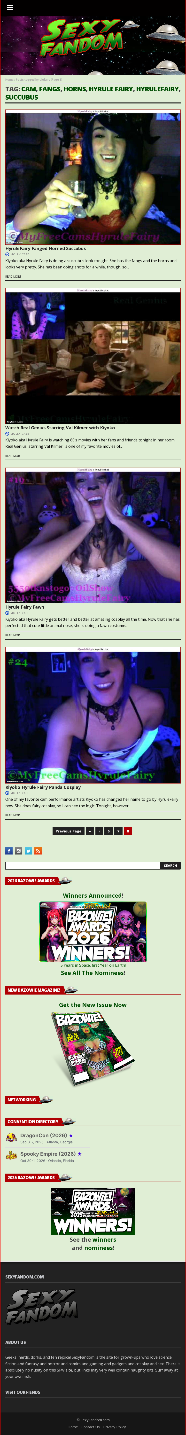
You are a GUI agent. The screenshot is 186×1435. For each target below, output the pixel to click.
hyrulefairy (157, 88)
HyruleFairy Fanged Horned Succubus (45, 248)
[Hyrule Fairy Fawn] (93, 536)
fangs (49, 88)
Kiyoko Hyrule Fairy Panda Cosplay (43, 787)
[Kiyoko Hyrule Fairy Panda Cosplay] (93, 715)
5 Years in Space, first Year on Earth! (93, 965)
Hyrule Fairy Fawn (24, 607)
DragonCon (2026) (46, 1135)
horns (74, 88)
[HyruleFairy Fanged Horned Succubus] (93, 177)
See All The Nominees (92, 973)
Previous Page (68, 831)
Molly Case (19, 254)
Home (9, 80)
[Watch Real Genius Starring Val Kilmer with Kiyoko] (93, 356)
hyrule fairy (111, 88)
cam (28, 88)
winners (104, 1239)
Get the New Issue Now (93, 1005)
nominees (98, 1248)
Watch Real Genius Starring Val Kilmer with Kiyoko (60, 428)
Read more (13, 276)
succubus (21, 97)
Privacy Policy (114, 1426)
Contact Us (90, 1426)
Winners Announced (92, 895)
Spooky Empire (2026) (51, 1154)
